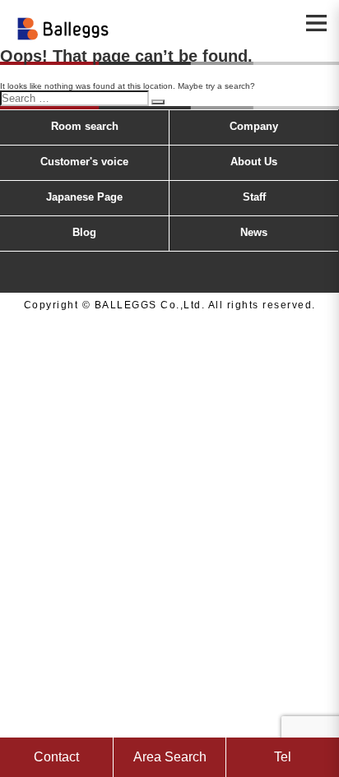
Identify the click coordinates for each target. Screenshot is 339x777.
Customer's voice (84, 161)
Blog (84, 232)
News (253, 232)
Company (254, 126)
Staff (254, 197)
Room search (84, 126)
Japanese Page (84, 197)
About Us (253, 161)
